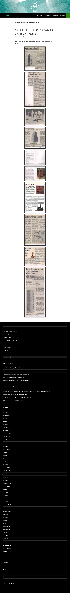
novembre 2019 (7, 486)
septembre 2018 (7, 511)
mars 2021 (5, 458)
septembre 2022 (7, 437)
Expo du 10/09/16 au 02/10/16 (23, 397)
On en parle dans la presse (9, 371)
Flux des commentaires (9, 580)
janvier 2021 (6, 461)
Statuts (6, 350)
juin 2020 (5, 474)
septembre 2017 (7, 532)
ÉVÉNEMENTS (47, 15)
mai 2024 (5, 418)
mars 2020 (5, 480)
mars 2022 (5, 446)
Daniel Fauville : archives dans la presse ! (34, 32)
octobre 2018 (6, 508)
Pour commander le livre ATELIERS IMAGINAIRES (16, 380)
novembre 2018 (7, 505)
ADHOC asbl (6, 344)
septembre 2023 (7, 421)
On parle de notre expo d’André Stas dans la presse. (16, 368)
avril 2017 (5, 539)
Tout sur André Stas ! (22, 394)
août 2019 (5, 492)
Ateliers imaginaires (11, 340)
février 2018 (6, 523)
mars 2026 (5, 412)
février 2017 (6, 542)
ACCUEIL (6, 15)
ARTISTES (39, 15)
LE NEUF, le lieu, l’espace (10, 331)
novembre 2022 (7, 433)
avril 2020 (5, 477)
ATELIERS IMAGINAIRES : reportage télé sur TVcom (16, 374)
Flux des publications (8, 577)
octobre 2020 (6, 467)
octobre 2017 (6, 529)
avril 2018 (5, 520)
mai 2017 (5, 536)
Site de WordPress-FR (8, 583)
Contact (62, 15)
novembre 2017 (7, 526)
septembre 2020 (7, 471)
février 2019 (6, 501)
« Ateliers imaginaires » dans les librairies (13, 377)
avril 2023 (5, 427)
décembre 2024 (7, 415)
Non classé (5, 562)
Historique (7, 347)
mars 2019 (5, 498)
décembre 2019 (7, 483)
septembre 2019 (7, 489)
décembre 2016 (7, 545)
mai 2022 (5, 440)
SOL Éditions (6, 334)
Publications (8, 337)
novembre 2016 (7, 548)
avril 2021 (5, 455)
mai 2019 (5, 495)
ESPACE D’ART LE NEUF (8, 328)
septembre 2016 (7, 551)
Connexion (5, 574)
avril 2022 (5, 443)
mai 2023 (5, 424)
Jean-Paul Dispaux (29, 36)
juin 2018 (5, 514)
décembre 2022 (7, 430)
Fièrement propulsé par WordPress (10, 591)
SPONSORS (55, 15)
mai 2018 (5, 517)
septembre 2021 (7, 452)
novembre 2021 (7, 449)
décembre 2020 (7, 464)
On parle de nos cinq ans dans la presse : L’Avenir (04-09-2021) (35, 391)
